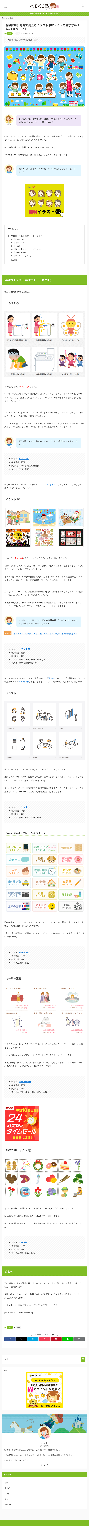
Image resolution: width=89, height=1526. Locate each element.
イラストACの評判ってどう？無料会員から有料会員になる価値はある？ (45, 633)
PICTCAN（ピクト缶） (24, 255)
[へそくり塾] (44, 6)
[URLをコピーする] (78, 1339)
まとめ (14, 259)
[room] (47, 1465)
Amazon (8, 1504)
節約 (18, 33)
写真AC (51, 678)
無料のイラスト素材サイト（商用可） (27, 235)
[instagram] (44, 1465)
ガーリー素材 (20, 252)
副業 (6, 1482)
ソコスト (18, 246)
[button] (9, 1339)
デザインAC (23, 681)
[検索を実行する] (83, 1359)
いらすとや (19, 239)
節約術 (9, 33)
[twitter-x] (41, 1465)
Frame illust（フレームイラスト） (28, 249)
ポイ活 (7, 1488)
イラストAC (20, 242)
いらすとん (51, 484)
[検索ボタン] (83, 6)
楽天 (6, 1499)
